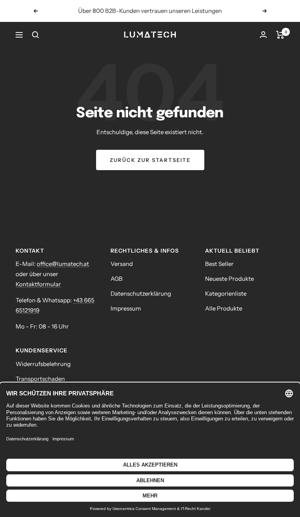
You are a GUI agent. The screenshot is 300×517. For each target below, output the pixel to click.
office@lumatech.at (63, 263)
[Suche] (35, 34)
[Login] (263, 34)
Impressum (126, 308)
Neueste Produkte (229, 278)
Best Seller (219, 263)
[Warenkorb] (280, 35)
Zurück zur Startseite (150, 160)
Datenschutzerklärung (141, 293)
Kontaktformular (38, 284)
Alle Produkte (223, 308)
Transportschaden (40, 378)
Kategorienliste (225, 293)
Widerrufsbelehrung (43, 364)
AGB (117, 278)
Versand (122, 263)
